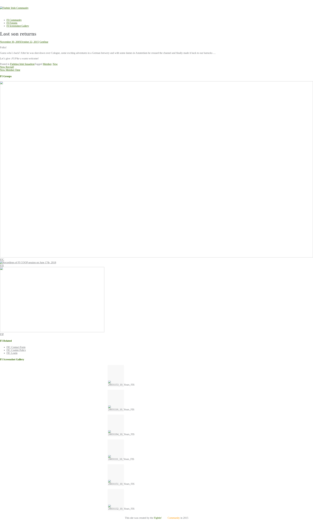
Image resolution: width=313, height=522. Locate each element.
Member (47, 64)
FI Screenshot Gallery (18, 25)
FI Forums (12, 23)
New (55, 64)
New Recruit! (7, 67)
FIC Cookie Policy (16, 350)
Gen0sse (43, 41)
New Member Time (10, 70)
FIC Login (12, 353)
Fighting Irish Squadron (22, 64)
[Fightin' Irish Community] (14, 8)
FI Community (14, 20)
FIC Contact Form (16, 347)
